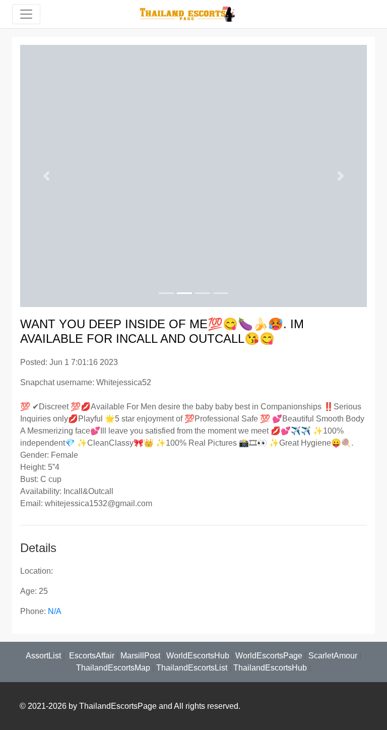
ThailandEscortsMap (113, 667)
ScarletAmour (332, 655)
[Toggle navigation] (26, 14)
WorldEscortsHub (197, 655)
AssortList (43, 655)
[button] (46, 176)
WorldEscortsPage (268, 655)
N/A (54, 611)
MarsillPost (140, 655)
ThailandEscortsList (191, 667)
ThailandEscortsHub (270, 667)
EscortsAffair (90, 655)
